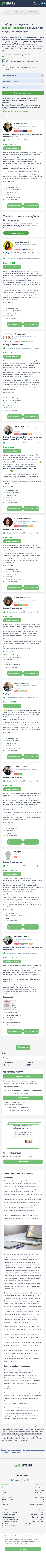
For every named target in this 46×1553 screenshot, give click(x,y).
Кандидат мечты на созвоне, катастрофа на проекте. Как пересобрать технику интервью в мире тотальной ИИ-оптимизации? (22, 1128)
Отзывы (4, 1495)
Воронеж (5, 1429)
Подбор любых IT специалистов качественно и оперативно (21, 254)
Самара (4, 1438)
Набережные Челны (13, 1433)
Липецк (41, 1431)
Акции (4, 1492)
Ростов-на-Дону (31, 1436)
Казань (4, 1431)
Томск (35, 1438)
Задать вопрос (23, 1098)
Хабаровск (8, 1440)
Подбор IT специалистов (12, 694)
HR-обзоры (5, 1488)
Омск (12, 1436)
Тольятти (30, 1438)
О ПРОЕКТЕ (6, 1485)
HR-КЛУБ (41, 1509)
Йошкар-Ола (39, 1429)
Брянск (32, 1427)
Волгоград (38, 1427)
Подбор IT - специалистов (13, 345)
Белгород (26, 1427)
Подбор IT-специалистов (12, 529)
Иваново (21, 1429)
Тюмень (39, 1438)
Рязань (39, 1436)
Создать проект (39, 1497)
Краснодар (26, 1431)
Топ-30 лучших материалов (35, 1524)
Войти (34, 2)
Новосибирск (6, 1436)
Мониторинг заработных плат (10, 1527)
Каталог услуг (39, 1490)
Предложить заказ (14, 206)
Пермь (24, 1436)
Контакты (5, 1504)
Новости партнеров (8, 1502)
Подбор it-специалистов (10, 1519)
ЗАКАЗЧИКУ (40, 1485)
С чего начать (39, 1492)
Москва (4, 1433)
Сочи (20, 1438)
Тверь (24, 1438)
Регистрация (36, 4)
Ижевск (26, 1429)
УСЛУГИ (4, 1509)
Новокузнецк (37, 1433)
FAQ (43, 1499)
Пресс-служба (6, 1497)
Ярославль (23, 1440)
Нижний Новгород (26, 1433)
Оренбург (18, 1436)
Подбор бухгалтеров (9, 1517)
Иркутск (32, 1429)
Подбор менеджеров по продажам (10, 1522)
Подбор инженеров (8, 1515)
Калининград (11, 1431)
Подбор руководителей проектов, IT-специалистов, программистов (22, 948)
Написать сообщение (12, 148)
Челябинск (15, 1440)
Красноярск (34, 1431)
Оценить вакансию (31, 206)
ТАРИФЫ (41, 1502)
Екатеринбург (12, 1429)
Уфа (3, 1440)
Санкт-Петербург (12, 1438)
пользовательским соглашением (18, 1543)
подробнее (34, 1541)
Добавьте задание (23, 1076)
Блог (3, 1490)
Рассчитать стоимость (16, 233)
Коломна (19, 1431)
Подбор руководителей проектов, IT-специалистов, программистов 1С (22, 135)
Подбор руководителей (10, 1512)
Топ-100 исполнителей (36, 1504)
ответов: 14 (16, 1146)
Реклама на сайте (7, 1499)
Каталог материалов (37, 1522)
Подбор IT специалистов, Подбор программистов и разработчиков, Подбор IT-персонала (22, 438)
